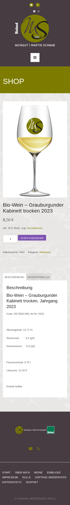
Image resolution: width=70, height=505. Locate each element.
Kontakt (32, 482)
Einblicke (54, 472)
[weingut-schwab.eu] (35, 31)
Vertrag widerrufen (50, 477)
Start (6, 472)
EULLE (26, 477)
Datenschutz (12, 482)
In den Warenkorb (32, 238)
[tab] (14, 276)
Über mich (22, 472)
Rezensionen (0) (39, 277)
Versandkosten (35, 228)
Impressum (10, 477)
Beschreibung (14, 277)
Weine (38, 472)
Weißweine (45, 252)
